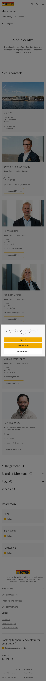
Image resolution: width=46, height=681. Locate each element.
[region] (23, 341)
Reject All (23, 340)
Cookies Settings (23, 351)
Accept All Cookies (23, 345)
